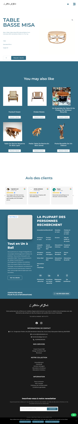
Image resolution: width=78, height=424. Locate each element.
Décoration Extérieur (58, 259)
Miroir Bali (40, 258)
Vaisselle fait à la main (40, 247)
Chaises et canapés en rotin (67, 232)
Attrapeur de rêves (40, 253)
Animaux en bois (40, 238)
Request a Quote (18, 58)
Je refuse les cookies (38, 421)
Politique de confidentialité (52, 421)
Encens (57, 237)
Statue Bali (66, 253)
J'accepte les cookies (25, 421)
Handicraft (49, 230)
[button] (72, 20)
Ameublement (41, 230)
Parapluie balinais (67, 246)
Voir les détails (15, 277)
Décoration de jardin (67, 259)
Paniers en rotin (48, 238)
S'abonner (52, 408)
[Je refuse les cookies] (76, 420)
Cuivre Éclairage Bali (49, 247)
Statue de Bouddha (58, 253)
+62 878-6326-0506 (62, 293)
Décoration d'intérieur (39, 368)
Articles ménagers (49, 253)
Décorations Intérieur (58, 246)
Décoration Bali (49, 259)
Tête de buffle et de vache (67, 239)
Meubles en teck (57, 231)
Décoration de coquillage (40, 265)
